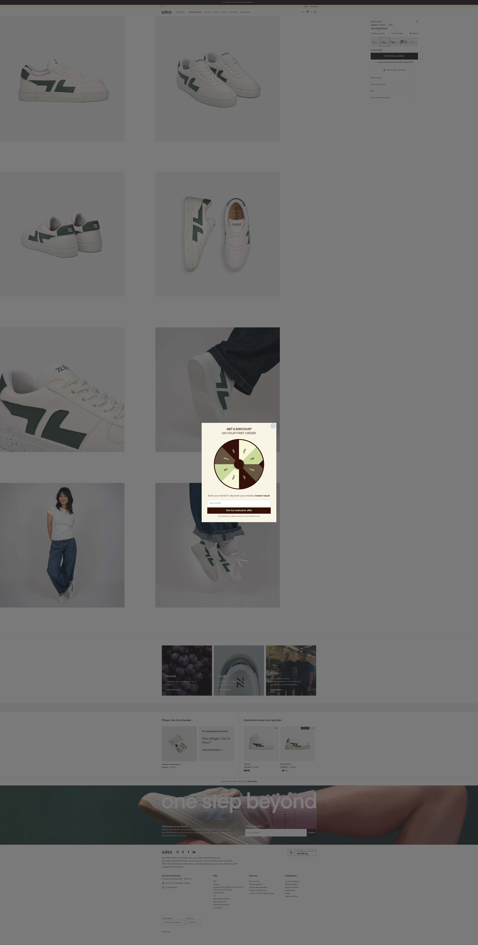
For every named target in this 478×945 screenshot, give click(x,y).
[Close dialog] (273, 426)
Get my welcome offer (239, 510)
